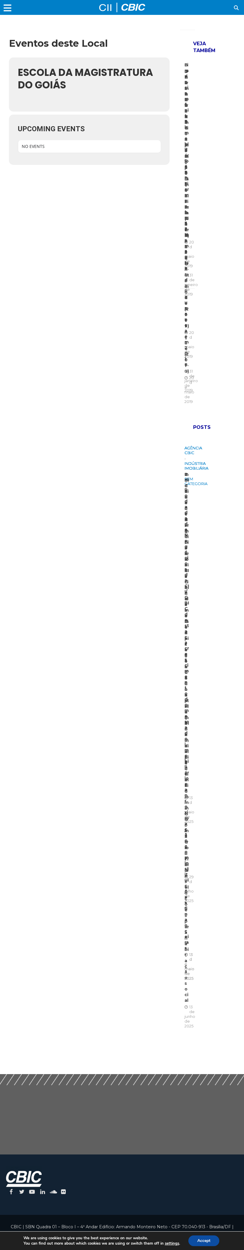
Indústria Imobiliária (196, 466)
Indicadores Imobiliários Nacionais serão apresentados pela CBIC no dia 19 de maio (186, 633)
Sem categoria (195, 481)
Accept (203, 1240)
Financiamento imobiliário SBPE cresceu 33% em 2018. (186, 166)
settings (172, 1243)
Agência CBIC (193, 450)
